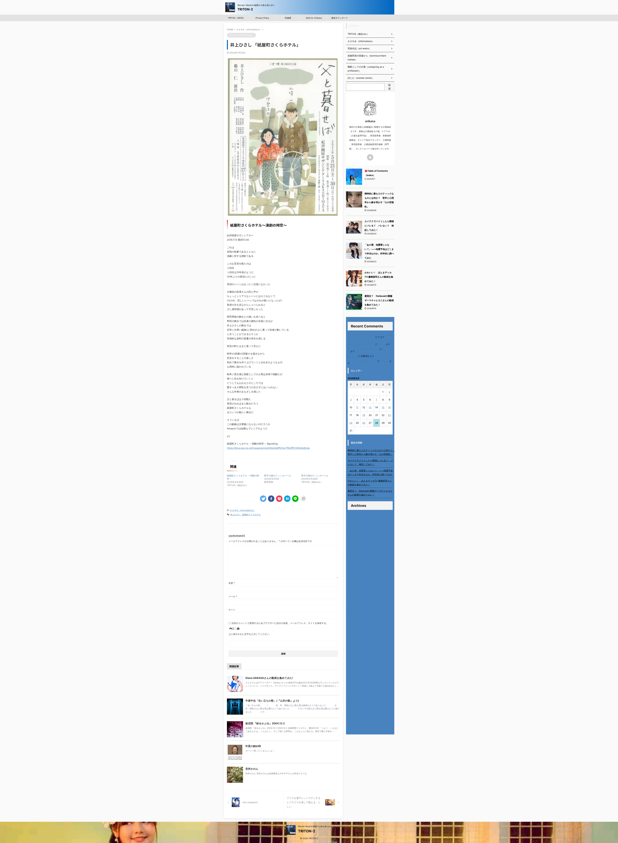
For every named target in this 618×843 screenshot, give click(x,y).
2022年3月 (353, 719)
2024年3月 (353, 627)
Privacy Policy (262, 18)
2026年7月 (353, 518)
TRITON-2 (245, 9)
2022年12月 (354, 685)
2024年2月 (353, 631)
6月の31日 (352, 356)
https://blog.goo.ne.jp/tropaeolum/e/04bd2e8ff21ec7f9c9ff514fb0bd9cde (268, 448)
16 (389, 407)
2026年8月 (353, 515)
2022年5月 (353, 712)
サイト (232, 609)
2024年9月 (353, 604)
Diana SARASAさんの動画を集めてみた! (269, 678)
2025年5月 (353, 573)
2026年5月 (353, 526)
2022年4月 (353, 716)
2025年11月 (354, 549)
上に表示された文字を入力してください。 (250, 634)
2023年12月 (354, 638)
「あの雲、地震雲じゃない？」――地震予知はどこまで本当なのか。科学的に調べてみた (370, 472)
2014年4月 (353, 727)
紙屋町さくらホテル (251, 514)
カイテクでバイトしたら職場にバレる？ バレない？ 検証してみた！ (379, 225)
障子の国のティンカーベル (277, 475)
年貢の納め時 (253, 746)
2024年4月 (353, 623)
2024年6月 (353, 615)
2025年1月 (353, 588)
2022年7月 (353, 704)
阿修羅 (288, 18)
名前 (232, 583)
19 (363, 415)
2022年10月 (354, 692)
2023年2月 (353, 677)
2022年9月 (353, 696)
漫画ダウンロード (339, 18)
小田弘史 (384, 361)
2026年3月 (353, 534)
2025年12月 (354, 546)
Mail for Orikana (314, 18)
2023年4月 (353, 669)
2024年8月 (353, 607)
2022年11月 (354, 689)
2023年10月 (354, 646)
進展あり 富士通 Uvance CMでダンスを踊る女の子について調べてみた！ (370, 336)
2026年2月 (353, 538)
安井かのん (251, 768)
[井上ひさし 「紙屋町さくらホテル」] (287, 498)
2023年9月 (353, 650)
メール (233, 596)
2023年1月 (353, 681)
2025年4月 (353, 576)
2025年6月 (353, 569)
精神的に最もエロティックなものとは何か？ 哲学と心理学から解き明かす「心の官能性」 (370, 452)
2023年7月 (353, 658)
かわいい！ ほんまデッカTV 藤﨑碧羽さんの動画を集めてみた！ (379, 277)
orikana (381, 344)
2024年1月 (353, 634)
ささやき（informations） (242, 510)
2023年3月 (353, 673)
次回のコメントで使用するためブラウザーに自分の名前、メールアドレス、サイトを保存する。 (279, 623)
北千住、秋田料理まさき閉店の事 (363, 349)
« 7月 (351, 436)
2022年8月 (353, 700)
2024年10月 (354, 600)
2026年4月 (353, 530)
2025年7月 (353, 565)
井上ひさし (235, 514)
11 (357, 407)
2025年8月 (353, 561)
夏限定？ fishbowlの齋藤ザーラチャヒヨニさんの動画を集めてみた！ (379, 300)
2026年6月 (353, 522)
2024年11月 (354, 596)
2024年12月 (354, 592)
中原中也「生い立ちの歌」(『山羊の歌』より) (272, 700)
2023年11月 (354, 642)
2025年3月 (353, 580)
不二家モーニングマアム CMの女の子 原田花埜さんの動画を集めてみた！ (370, 343)
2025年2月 (353, 584)
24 (350, 422)
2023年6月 (353, 662)
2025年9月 (353, 557)
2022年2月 (353, 723)
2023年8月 (353, 654)
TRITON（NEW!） (236, 18)
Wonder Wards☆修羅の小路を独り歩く (315, 826)
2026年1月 (353, 542)
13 (370, 407)
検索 (389, 86)
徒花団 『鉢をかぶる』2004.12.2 (265, 723)
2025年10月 (354, 553)
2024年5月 (353, 619)
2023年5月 (353, 665)
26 (363, 422)
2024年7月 (353, 611)
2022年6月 (353, 708)
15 (383, 407)
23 (389, 415)
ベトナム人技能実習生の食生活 (362, 361)
